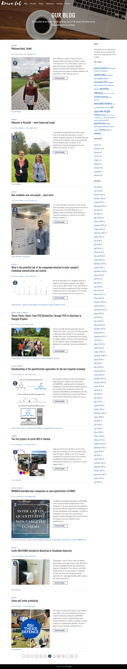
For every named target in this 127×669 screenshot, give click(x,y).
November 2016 (99, 444)
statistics (106, 126)
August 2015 (98, 478)
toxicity (28, 256)
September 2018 (99, 413)
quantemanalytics (104, 120)
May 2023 (97, 283)
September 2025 (99, 206)
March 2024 (98, 252)
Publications (50, 3)
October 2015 (98, 470)
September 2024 (99, 233)
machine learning (101, 96)
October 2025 (98, 202)
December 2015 (99, 463)
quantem (96, 120)
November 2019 (99, 382)
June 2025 (97, 210)
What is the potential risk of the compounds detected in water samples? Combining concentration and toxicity (45, 268)
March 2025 (98, 217)
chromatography (104, 71)
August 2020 (98, 359)
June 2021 (97, 340)
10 (58, 656)
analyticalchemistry (102, 68)
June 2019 (97, 394)
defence (106, 78)
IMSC (95, 85)
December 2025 (99, 198)
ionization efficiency (33, 305)
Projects (19, 312)
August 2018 (98, 417)
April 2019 (97, 401)
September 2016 (99, 447)
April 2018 (97, 428)
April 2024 (97, 248)
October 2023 (98, 267)
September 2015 (99, 474)
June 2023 (97, 279)
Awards (96, 145)
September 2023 (99, 271)
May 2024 (97, 244)
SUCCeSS (111, 127)
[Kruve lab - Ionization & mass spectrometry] (11, 3)
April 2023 (97, 286)
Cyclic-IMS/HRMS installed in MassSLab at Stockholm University (41, 550)
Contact (68, 3)
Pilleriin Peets (32, 54)
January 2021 (98, 348)
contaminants (109, 75)
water (60, 428)
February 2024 (98, 256)
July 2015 (97, 482)
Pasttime (97, 156)
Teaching (59, 3)
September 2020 (99, 355)
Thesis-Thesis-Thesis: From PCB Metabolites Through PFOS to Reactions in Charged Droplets (46, 317)
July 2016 (97, 455)
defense (38, 358)
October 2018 (98, 409)
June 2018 (97, 424)
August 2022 (98, 313)
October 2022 (98, 306)
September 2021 (99, 336)
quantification (57, 305)
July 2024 (97, 240)
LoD (114, 93)
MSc (52, 358)
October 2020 (98, 352)
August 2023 (98, 275)
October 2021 (98, 332)
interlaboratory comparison (44, 540)
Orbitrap (112, 115)
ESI (27, 305)
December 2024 (99, 225)
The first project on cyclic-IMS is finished (30, 439)
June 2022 (97, 317)
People (41, 3)
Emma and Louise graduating (24, 600)
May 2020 (97, 363)
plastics (102, 117)
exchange (110, 82)
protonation (112, 118)
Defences (13, 312)
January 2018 (98, 436)
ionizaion (96, 89)
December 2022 (99, 302)
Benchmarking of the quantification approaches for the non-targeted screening (48, 369)
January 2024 (98, 260)
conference (100, 74)
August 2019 (98, 386)
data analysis (98, 78)
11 (63, 656)
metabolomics (101, 107)
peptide (98, 118)
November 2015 (99, 467)
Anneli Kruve (33, 276)
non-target (51, 305)
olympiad (108, 115)
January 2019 (98, 405)
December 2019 (99, 378)
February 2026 (98, 194)
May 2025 (97, 214)
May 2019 (97, 398)
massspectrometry (43, 305)
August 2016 (98, 451)
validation (109, 130)
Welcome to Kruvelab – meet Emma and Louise (33, 122)
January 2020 (98, 375)
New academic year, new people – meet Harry (32, 195)
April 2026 (97, 191)
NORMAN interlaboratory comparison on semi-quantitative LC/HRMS (43, 491)
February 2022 (98, 325)
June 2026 (97, 187)
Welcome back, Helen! (21, 48)
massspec (96, 100)
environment (34, 540)
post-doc (106, 117)
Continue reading (60, 78)
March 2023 (98, 290)
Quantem (97, 164)
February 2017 (98, 440)
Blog (25, 3)
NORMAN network (81, 540)
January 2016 (98, 459)
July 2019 (97, 390)
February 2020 (98, 371)
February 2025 (98, 221)
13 (72, 656)
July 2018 (97, 421)
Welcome (97, 175)
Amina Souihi (33, 128)
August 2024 (98, 237)
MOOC (106, 107)
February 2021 (98, 344)
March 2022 (98, 321)
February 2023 (98, 294)
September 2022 (99, 309)
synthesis (96, 130)
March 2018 (97, 432)
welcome (97, 133)
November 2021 (99, 329)
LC (111, 93)
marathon (110, 97)
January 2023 (98, 298)
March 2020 (98, 367)
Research (33, 3)
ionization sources (107, 93)
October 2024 (98, 229)
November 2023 (99, 263)
